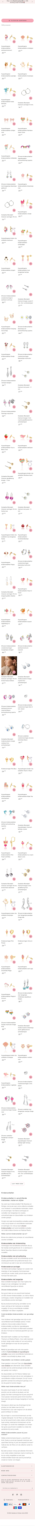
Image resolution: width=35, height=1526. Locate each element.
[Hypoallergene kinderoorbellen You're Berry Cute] (9, 436)
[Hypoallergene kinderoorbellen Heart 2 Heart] (26, 579)
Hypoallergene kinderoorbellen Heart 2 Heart (25, 591)
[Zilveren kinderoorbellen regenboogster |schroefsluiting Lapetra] (26, 147)
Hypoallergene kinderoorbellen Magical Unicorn (8, 996)
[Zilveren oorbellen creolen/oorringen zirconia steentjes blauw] (26, 726)
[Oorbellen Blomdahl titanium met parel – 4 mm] (26, 374)
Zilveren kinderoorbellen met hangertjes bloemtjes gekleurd (9, 186)
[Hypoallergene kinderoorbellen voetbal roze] (26, 1046)
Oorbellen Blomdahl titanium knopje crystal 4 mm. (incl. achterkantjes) (25, 1171)
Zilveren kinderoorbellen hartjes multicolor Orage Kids (8, 1024)
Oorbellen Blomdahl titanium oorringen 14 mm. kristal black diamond (9, 885)
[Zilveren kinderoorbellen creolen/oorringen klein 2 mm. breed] (26, 696)
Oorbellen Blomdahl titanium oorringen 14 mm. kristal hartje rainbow (9, 678)
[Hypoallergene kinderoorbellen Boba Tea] (26, 785)
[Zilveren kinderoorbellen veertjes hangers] (9, 372)
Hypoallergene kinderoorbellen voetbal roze (25, 1057)
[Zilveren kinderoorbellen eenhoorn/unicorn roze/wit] (26, 637)
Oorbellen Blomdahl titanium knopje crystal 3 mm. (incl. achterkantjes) (25, 301)
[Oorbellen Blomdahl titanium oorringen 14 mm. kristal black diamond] (9, 872)
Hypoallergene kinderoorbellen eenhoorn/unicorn (6, 48)
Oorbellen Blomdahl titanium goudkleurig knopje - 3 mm (7, 478)
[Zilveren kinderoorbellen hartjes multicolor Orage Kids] (9, 1013)
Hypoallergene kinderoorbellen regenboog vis (5, 621)
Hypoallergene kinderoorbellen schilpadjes (22, 242)
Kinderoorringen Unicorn (25, 941)
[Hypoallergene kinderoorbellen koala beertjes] (9, 90)
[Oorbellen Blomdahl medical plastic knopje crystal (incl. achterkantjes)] (26, 665)
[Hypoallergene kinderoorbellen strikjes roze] (9, 119)
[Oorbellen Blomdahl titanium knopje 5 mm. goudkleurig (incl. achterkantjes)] (26, 872)
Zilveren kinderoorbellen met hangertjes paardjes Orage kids (25, 915)
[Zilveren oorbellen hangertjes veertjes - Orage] (9, 1126)
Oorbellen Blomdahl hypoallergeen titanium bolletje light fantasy (25, 1140)
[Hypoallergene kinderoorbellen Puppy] (9, 553)
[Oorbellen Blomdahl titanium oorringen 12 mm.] (26, 91)
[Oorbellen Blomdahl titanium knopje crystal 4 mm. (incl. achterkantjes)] (26, 1158)
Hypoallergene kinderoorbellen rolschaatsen (5, 796)
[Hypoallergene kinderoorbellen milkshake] (9, 147)
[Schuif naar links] (2, 2)
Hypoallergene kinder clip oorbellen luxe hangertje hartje (9, 537)
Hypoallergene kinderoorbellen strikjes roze (8, 130)
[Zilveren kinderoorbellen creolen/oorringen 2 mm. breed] (26, 1073)
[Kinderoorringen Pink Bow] (9, 759)
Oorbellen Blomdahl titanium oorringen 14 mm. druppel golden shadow (9, 594)
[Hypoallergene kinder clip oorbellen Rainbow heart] (26, 464)
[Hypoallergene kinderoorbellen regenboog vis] (9, 610)
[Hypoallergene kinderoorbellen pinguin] (9, 259)
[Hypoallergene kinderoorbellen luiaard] (26, 610)
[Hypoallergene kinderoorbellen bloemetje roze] (26, 174)
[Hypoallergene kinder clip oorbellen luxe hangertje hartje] (9, 525)
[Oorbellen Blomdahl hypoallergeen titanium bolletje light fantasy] (26, 1127)
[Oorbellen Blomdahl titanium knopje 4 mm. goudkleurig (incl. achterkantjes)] (9, 1158)
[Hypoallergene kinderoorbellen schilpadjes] (26, 231)
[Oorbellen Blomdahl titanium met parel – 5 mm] (26, 496)
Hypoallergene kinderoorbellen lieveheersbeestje (23, 537)
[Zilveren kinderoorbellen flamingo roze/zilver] (9, 403)
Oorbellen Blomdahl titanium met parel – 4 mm (24, 387)
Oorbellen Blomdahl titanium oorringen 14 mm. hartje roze (9, 509)
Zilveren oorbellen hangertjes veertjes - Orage (7, 1137)
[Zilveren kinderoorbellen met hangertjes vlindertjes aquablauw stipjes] (26, 984)
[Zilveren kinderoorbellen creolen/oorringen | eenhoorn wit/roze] (9, 286)
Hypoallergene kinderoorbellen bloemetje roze (25, 186)
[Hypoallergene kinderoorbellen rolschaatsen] (9, 785)
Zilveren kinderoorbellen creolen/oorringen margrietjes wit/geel (8, 648)
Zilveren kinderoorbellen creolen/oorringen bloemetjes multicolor (25, 356)
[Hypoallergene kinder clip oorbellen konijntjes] (9, 904)
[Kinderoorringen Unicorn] (26, 931)
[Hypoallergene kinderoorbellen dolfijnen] (26, 436)
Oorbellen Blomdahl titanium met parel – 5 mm (24, 509)
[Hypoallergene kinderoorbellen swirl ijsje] (26, 957)
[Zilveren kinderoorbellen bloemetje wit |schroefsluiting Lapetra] (26, 317)
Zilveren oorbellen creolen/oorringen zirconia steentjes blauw (26, 738)
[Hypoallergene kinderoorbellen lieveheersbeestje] (26, 525)
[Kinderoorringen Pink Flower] (9, 931)
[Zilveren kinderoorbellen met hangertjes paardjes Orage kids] (26, 904)
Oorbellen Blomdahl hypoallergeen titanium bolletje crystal (25, 827)
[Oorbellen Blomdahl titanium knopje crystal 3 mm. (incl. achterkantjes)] (26, 288)
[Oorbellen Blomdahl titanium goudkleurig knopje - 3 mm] (9, 465)
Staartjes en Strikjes (16, 1513)
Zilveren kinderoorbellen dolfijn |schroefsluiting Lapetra (8, 824)
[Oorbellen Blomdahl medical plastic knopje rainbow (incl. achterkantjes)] (9, 728)
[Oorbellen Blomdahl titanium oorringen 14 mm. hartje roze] (9, 496)
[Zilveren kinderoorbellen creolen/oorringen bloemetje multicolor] (26, 552)
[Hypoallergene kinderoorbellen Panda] (9, 345)
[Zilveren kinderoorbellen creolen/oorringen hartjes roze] (9, 1099)
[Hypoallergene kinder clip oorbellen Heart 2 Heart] (26, 759)
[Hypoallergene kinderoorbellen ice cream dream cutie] (26, 843)
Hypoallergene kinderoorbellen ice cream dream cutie (25, 855)
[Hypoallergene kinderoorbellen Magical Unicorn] (9, 985)
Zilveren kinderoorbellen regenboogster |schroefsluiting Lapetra (25, 158)
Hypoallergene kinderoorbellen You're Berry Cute (7, 447)
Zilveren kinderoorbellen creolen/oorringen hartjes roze (8, 1110)
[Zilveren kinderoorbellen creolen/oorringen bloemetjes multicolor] (26, 345)
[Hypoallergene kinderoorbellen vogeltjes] (9, 1073)
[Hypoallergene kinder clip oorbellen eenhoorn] (9, 230)
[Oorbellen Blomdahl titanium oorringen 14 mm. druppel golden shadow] (9, 581)
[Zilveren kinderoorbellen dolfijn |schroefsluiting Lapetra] (9, 812)
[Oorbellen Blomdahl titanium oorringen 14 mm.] (9, 203)
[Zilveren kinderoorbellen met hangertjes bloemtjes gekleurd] (9, 174)
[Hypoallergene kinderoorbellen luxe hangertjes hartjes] (26, 259)
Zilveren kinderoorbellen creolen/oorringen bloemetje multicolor (25, 563)
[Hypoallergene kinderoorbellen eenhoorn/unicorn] (9, 37)
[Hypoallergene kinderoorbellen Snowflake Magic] (9, 957)
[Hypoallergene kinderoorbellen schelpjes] (26, 37)
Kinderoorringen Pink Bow (8, 768)
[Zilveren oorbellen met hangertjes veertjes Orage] (26, 1100)
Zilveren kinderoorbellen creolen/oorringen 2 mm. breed (25, 1083)
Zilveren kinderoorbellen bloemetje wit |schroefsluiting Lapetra (25, 328)
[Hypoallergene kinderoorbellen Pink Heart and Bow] (9, 843)
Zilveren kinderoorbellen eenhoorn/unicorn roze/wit (25, 648)
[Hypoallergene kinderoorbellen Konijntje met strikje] (9, 317)
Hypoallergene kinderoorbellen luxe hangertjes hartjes (24, 270)
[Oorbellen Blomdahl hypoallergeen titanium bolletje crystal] (26, 814)
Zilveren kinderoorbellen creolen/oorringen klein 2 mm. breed (25, 707)
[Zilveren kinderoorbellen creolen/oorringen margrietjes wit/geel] (9, 637)
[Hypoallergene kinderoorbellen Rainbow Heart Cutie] (26, 119)
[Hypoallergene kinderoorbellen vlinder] (26, 202)
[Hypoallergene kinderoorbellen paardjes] (9, 64)
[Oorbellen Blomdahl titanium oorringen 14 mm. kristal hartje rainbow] (9, 665)
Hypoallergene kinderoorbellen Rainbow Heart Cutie (25, 130)
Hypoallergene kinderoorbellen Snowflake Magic (6, 968)
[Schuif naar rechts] (32, 2)
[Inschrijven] (33, 1488)
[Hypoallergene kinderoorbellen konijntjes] (26, 64)
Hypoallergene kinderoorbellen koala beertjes (7, 101)
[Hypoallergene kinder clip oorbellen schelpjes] (9, 1046)
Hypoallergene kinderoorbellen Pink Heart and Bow (7, 855)
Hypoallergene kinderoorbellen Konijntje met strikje (8, 328)
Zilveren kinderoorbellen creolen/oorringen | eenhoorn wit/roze (8, 298)
